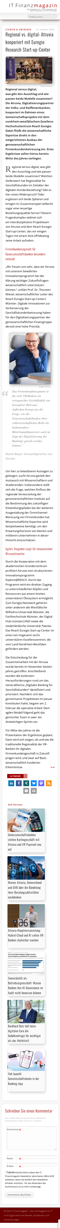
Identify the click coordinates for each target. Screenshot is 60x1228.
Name (14, 1158)
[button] (11, 783)
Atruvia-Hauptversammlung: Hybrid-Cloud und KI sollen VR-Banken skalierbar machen (26, 935)
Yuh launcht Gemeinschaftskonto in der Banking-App (23, 1079)
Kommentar (14, 1129)
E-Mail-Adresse (14, 1169)
